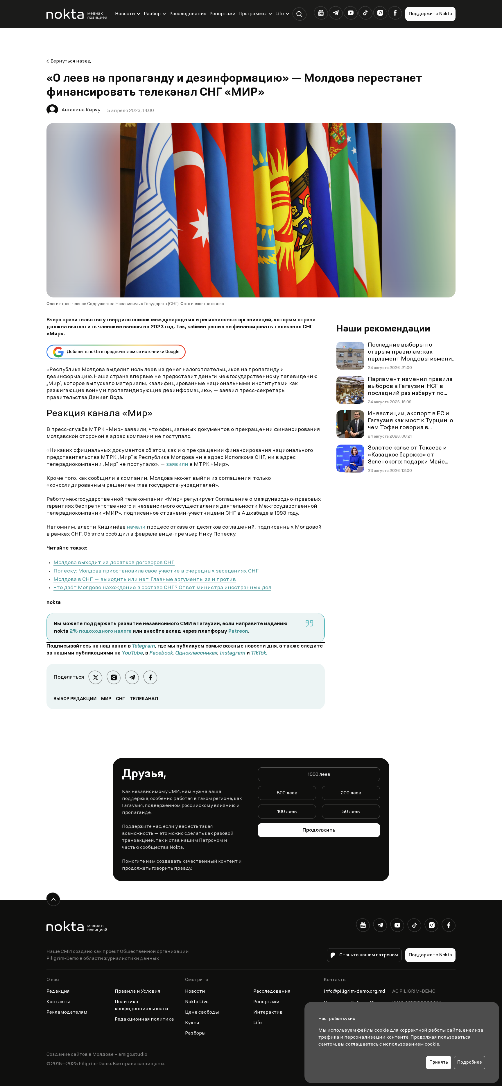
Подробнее (469, 1062)
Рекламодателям (66, 1012)
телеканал (144, 699)
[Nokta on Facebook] (395, 12)
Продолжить (319, 830)
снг (120, 699)
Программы (253, 14)
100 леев (287, 811)
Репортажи (222, 14)
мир (106, 699)
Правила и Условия (137, 991)
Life (279, 14)
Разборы (195, 1033)
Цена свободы (202, 1012)
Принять (438, 1062)
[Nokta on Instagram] (380, 12)
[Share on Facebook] (150, 677)
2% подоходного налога (100, 631)
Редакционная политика (144, 1019)
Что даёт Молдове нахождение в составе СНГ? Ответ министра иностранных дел (162, 588)
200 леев (351, 793)
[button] (299, 14)
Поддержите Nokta (430, 14)
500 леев (287, 793)
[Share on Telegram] (132, 677)
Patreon (237, 631)
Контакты (58, 1002)
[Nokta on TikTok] (365, 12)
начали (136, 527)
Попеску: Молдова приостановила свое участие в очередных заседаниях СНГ (156, 571)
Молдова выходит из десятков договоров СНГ (114, 563)
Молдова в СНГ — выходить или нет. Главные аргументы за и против (144, 579)
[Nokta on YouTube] (350, 12)
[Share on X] (95, 677)
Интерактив (268, 1012)
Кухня (192, 1023)
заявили (177, 464)
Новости (125, 14)
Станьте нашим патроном (368, 955)
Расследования (188, 14)
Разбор (152, 14)
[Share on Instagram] (114, 677)
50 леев (351, 811)
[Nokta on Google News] (321, 12)
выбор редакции (74, 699)
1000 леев (319, 774)
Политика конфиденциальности (141, 1005)
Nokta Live (197, 1002)
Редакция (58, 991)
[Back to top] (53, 899)
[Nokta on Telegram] (336, 12)
